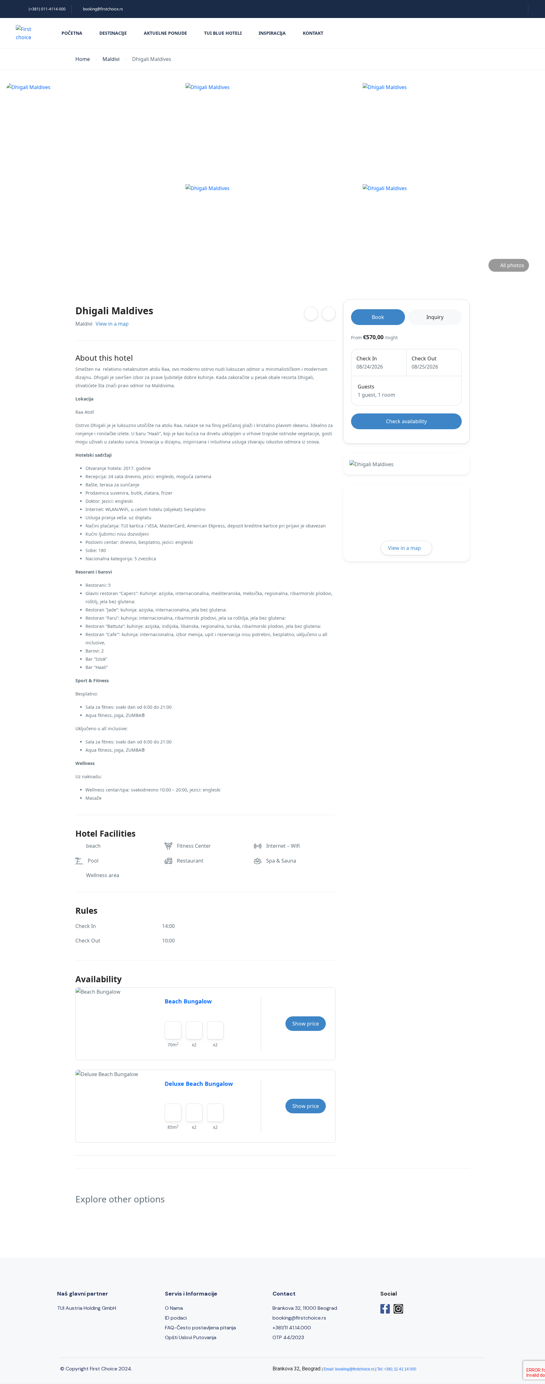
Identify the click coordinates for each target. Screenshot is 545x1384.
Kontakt (313, 33)
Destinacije (113, 33)
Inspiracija (272, 33)
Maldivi (111, 59)
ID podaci (176, 1318)
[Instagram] (398, 1309)
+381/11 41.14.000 (291, 1327)
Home (82, 59)
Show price (305, 1023)
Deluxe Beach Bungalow (199, 1083)
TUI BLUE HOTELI (223, 33)
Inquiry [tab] (434, 317)
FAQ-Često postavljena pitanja (200, 1327)
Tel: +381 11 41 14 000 (396, 1369)
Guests (366, 386)
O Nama (174, 1308)
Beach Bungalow (188, 1001)
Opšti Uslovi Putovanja (190, 1337)
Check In (366, 358)
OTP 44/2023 (288, 1337)
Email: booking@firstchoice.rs (349, 1369)
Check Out (424, 358)
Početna (72, 33)
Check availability (406, 421)
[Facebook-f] (385, 1309)
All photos (512, 265)
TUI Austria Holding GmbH (86, 1308)
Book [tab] (378, 317)
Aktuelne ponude (165, 33)
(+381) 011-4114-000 (47, 9)
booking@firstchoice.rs (103, 9)
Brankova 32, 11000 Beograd (304, 1308)
